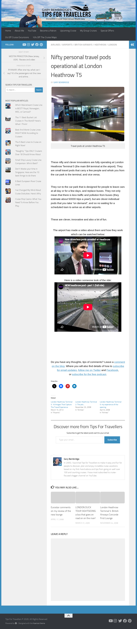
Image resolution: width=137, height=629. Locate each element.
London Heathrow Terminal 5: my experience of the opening (110, 404)
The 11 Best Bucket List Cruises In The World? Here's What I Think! (28, 121)
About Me (19, 30)
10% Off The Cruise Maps (45, 37)
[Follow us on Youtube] (24, 44)
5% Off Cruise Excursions (17, 37)
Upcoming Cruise (68, 30)
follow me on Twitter (89, 370)
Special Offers (107, 30)
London (112, 44)
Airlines (55, 44)
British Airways (83, 44)
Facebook (112, 370)
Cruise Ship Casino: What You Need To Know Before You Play (28, 202)
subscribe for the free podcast (89, 374)
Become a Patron (48, 30)
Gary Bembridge (61, 82)
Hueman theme (39, 623)
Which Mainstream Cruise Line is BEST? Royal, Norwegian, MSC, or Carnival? (28, 108)
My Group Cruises (88, 30)
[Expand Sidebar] (132, 45)
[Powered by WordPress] (16, 623)
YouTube (32, 30)
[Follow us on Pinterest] (41, 44)
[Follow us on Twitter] (32, 44)
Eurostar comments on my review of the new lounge (61, 511)
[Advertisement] (24, 239)
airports (67, 44)
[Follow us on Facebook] (37, 44)
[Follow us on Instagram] (28, 44)
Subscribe (112, 439)
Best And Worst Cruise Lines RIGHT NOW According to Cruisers (28, 133)
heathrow (100, 44)
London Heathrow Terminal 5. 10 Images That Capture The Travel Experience (61, 404)
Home (8, 30)
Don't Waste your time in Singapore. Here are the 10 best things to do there (27, 172)
